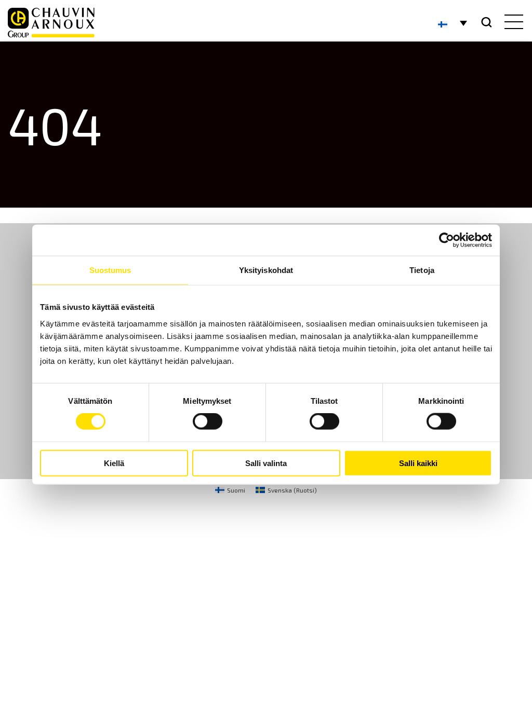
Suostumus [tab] (110, 270)
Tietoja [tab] (421, 270)
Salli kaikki (418, 462)
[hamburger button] (511, 23)
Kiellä (114, 462)
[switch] (207, 421)
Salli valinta (266, 462)
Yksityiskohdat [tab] (266, 270)
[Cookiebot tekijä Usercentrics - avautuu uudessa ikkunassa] (446, 240)
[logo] (51, 22)
